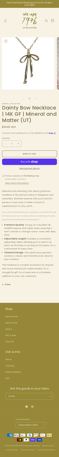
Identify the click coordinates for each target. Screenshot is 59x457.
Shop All (9, 341)
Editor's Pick (11, 323)
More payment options (29, 168)
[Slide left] (23, 98)
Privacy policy (12, 450)
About (8, 359)
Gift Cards (10, 335)
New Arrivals (11, 316)
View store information (17, 183)
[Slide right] (36, 98)
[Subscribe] (50, 396)
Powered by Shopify (31, 445)
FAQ (7, 378)
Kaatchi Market (13, 372)
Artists (8, 329)
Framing (9, 365)
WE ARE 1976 (17, 445)
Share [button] (8, 284)
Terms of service (28, 450)
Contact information (46, 450)
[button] (5, 21)
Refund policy (48, 446)
